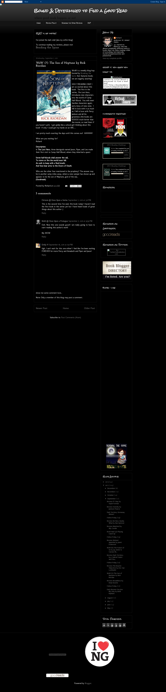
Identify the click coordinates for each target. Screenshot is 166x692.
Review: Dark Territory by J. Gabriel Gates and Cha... (115, 557)
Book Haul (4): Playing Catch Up (115, 533)
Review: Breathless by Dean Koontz (115, 582)
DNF (89, 23)
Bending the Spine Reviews (72, 23)
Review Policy (51, 23)
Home (39, 23)
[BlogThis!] (73, 186)
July (108, 601)
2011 (107, 485)
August (110, 598)
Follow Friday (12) (113, 562)
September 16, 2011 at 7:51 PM (61, 245)
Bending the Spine (47, 47)
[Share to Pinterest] (80, 186)
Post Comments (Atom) (71, 317)
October (110, 495)
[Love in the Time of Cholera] (109, 137)
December (111, 488)
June (109, 605)
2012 (107, 482)
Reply (44, 213)
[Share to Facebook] (78, 186)
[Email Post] (66, 186)
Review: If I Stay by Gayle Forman (114, 502)
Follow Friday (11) (113, 586)
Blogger (88, 683)
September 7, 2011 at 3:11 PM (79, 200)
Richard (119, 38)
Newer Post (41, 308)
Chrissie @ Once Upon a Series (55, 200)
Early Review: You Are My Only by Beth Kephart (115, 592)
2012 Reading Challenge (116, 144)
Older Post (89, 308)
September (111, 499)
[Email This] (71, 186)
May (109, 608)
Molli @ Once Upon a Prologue (55, 221)
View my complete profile (112, 58)
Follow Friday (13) (113, 537)
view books (126, 157)
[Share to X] (75, 186)
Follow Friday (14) (113, 518)
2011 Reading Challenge (116, 165)
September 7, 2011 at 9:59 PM (80, 221)
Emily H (45, 245)
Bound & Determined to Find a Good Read (80, 10)
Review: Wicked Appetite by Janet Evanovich (114, 542)
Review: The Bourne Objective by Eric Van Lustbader (116, 568)
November (111, 492)
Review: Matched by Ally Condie (114, 527)
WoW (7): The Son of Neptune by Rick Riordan (114, 575)
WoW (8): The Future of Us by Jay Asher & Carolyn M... (115, 550)
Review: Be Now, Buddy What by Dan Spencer (115, 522)
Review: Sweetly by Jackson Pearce (114, 508)
